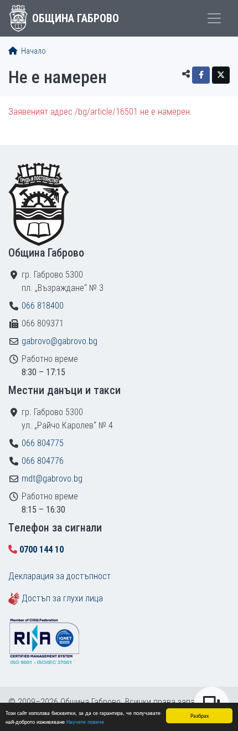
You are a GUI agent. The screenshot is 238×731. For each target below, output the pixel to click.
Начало (32, 51)
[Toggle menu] (214, 18)
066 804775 (43, 443)
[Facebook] (201, 75)
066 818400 (43, 305)
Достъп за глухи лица (62, 598)
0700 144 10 (41, 549)
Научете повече (85, 721)
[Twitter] (221, 75)
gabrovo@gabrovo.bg (59, 341)
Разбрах (199, 715)
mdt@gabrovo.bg (52, 478)
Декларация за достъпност (59, 576)
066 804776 (43, 461)
